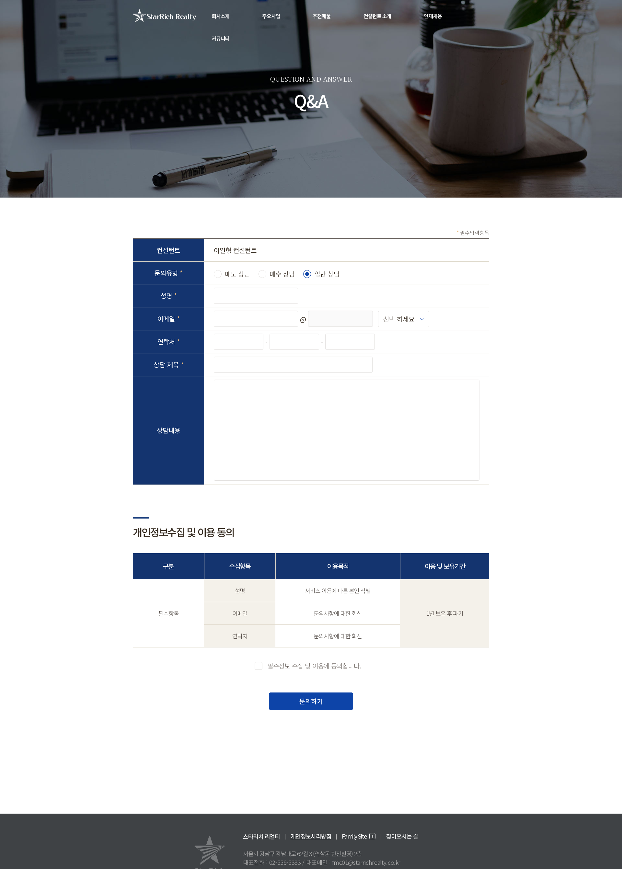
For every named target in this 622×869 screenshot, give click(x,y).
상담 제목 (169, 364)
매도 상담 (237, 274)
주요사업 (271, 16)
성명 (168, 295)
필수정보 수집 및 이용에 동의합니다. (314, 665)
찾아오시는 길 (402, 836)
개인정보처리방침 (311, 836)
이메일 (168, 318)
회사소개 (220, 16)
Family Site (354, 836)
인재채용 (433, 16)
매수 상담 (282, 274)
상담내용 (168, 430)
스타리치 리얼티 (261, 836)
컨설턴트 (168, 250)
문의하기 (311, 701)
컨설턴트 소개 (377, 16)
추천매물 (321, 16)
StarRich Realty (164, 15)
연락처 (168, 341)
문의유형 (169, 273)
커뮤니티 (220, 38)
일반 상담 (327, 274)
